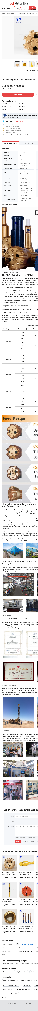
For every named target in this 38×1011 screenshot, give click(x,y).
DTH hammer (5, 948)
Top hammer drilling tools (26, 951)
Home (3, 13)
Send (17, 841)
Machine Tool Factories (25, 981)
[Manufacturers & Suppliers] (19, 3)
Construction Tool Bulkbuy (10, 994)
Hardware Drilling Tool (23, 989)
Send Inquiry (18, 94)
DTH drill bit (22, 948)
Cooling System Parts (21, 972)
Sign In (5, 135)
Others (4, 954)
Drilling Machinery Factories (11, 985)
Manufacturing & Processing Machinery (16, 13)
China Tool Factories (9, 981)
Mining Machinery (32, 13)
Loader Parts (7, 972)
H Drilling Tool (27, 985)
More (3, 997)
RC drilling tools (6, 951)
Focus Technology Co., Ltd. (23, 1003)
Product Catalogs (28, 944)
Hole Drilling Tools (8, 989)
